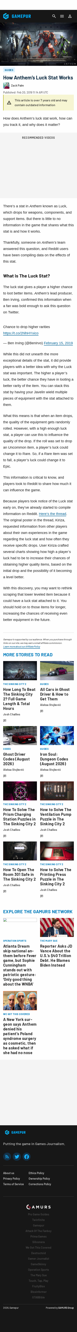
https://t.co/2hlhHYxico (20, 333)
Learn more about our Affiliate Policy (21, 646)
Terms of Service (13, 1184)
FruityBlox (38, 1286)
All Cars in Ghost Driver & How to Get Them (55, 694)
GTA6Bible (38, 1297)
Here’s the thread (52, 514)
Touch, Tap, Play (38, 1280)
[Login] (70, 16)
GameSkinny (38, 1264)
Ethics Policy (36, 1173)
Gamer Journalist (38, 1258)
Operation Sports (38, 1269)
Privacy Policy (11, 1178)
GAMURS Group (66, 1307)
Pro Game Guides (38, 1214)
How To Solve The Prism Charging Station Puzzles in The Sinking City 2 (19, 816)
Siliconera (38, 1242)
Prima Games (38, 1236)
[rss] (7, 1157)
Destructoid (38, 1253)
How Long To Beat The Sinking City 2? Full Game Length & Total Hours (19, 699)
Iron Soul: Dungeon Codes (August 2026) (54, 759)
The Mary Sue (38, 1275)
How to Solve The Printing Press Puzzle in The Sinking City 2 (55, 876)
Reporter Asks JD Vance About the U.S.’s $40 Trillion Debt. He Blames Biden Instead (56, 955)
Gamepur (38, 1225)
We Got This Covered (38, 1247)
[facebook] (27, 1157)
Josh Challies (11, 714)
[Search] (54, 16)
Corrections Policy (40, 1184)
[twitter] (17, 1157)
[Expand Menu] (62, 16)
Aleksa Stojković (50, 705)
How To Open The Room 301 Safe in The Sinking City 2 (19, 874)
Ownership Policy (39, 1178)
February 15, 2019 (58, 343)
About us (8, 1173)
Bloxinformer (39, 1291)
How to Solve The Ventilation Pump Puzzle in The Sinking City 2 (55, 816)
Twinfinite (38, 1220)
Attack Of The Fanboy (38, 1231)
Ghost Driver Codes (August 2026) (16, 759)
